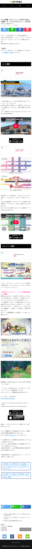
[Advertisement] (16, 13)
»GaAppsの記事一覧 (25, 529)
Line (12, 30)
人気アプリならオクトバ (14, 546)
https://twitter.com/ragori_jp (8, 398)
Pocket (27, 30)
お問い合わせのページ (12, 435)
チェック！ (8, 426)
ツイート (4, 30)
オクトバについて (16, 542)
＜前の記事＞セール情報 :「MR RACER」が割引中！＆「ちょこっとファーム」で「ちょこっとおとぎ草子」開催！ (15, 475)
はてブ (20, 30)
